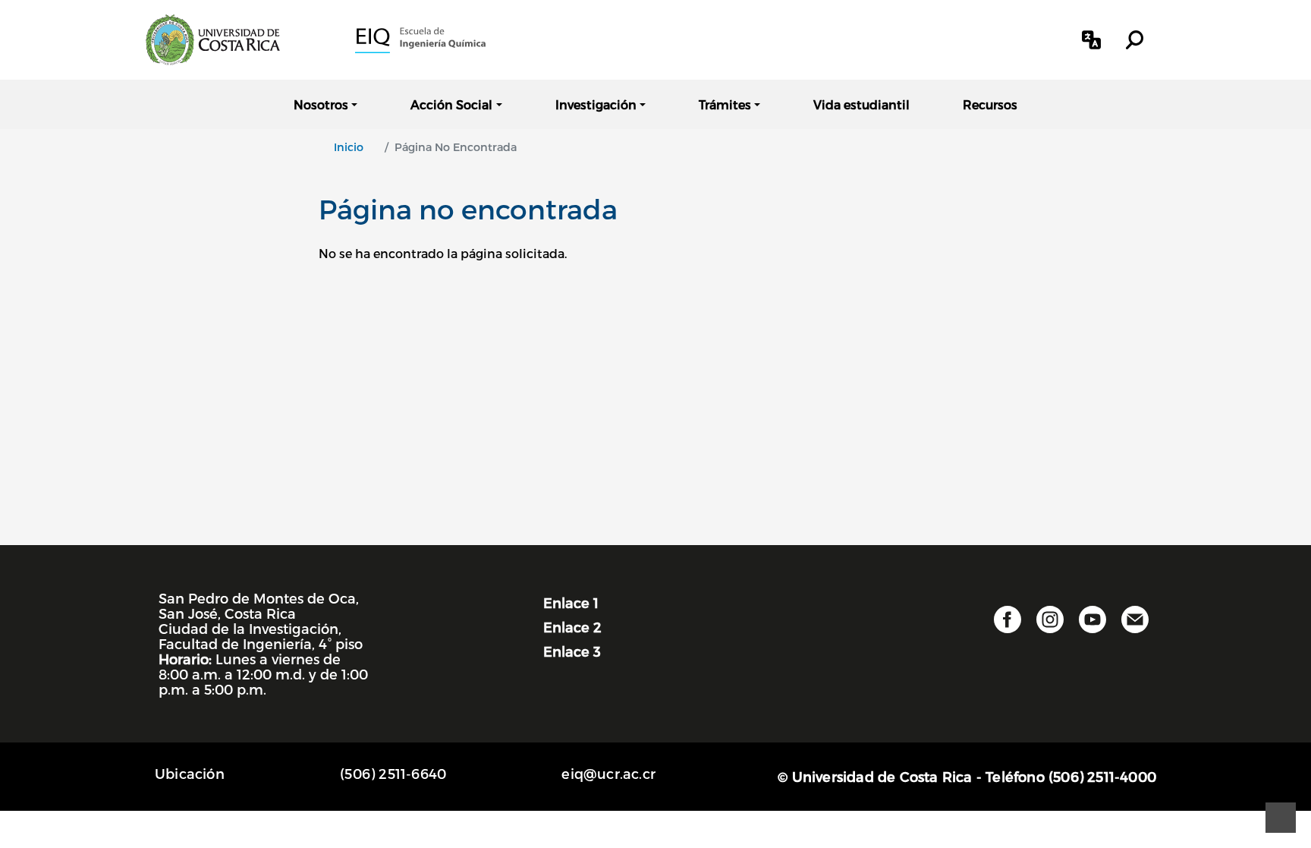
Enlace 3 (572, 651)
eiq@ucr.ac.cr (608, 773)
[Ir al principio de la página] (1280, 817)
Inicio (348, 146)
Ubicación (190, 773)
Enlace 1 (571, 602)
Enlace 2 (572, 627)
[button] (1091, 39)
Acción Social (451, 104)
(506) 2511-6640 (393, 773)
